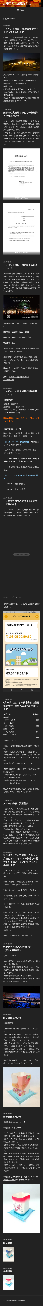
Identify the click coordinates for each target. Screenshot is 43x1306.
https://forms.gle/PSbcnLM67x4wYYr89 (18, 935)
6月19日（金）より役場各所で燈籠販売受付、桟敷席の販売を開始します (21, 705)
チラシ (5, 597)
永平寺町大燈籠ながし (17, 3)
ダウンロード (17, 597)
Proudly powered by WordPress (14, 1300)
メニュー (22, 10)
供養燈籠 (7, 1271)
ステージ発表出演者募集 (15, 803)
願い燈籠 (7, 1243)
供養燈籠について (12, 1117)
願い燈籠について (12, 1018)
